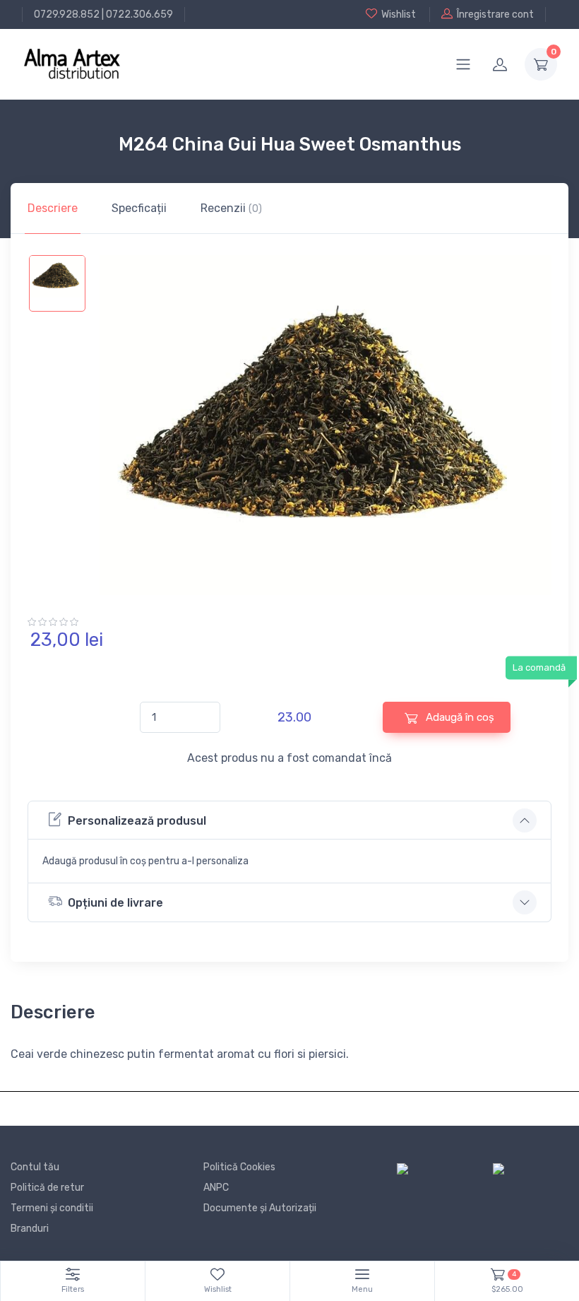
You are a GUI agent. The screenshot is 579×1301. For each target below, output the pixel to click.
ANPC (216, 1188)
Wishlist (398, 14)
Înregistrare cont (495, 14)
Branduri (30, 1229)
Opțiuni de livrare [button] (115, 902)
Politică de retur (47, 1188)
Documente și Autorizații (259, 1208)
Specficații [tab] (139, 208)
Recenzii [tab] (231, 208)
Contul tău (35, 1167)
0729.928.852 (67, 14)
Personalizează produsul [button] (137, 821)
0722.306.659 (139, 14)
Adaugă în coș (458, 717)
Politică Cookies (239, 1167)
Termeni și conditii (52, 1208)
